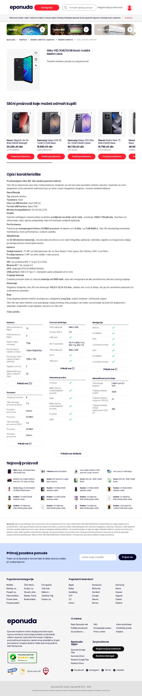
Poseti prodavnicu (20, 156)
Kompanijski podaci (102, 628)
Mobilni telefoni (65, 39)
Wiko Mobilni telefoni (87, 39)
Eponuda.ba (106, 690)
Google (95, 595)
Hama (118, 588)
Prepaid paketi (13, 603)
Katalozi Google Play (80, 660)
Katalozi (129, 18)
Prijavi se (127, 557)
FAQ (95, 624)
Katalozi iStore (77, 663)
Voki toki (46, 588)
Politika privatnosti (79, 628)
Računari (13, 18)
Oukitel (119, 599)
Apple (71, 585)
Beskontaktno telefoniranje (30, 599)
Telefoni (33, 18)
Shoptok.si (91, 690)
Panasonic (97, 585)
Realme (119, 603)
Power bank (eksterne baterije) (12, 599)
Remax (95, 603)
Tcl (70, 599)
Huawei (119, 592)
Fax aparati (47, 585)
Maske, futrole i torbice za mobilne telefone (30, 595)
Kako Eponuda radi (79, 624)
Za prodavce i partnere (77, 631)
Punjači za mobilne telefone (11, 592)
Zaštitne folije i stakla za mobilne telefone (48, 595)
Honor (71, 603)
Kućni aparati (86, 18)
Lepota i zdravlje (100, 18)
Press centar (99, 631)
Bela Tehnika (58, 18)
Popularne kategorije (20, 579)
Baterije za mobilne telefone (11, 588)
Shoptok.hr (98, 690)
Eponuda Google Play (78, 651)
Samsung (120, 585)
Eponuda (11, 39)
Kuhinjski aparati (71, 18)
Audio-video (23, 18)
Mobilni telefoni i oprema (42, 39)
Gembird (96, 592)
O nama (76, 618)
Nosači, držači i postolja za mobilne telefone (30, 592)
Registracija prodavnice (110, 7)
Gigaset (119, 595)
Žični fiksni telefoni (29, 585)
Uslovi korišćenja (123, 624)
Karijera (119, 631)
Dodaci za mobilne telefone (28, 588)
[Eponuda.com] (21, 7)
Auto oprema (114, 18)
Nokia (71, 588)
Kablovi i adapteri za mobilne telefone (47, 592)
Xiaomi (95, 599)
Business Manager (105, 656)
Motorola (96, 588)
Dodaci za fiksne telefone (46, 599)
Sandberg (73, 592)
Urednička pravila (123, 628)
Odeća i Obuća (45, 18)
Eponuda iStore (77, 656)
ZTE (70, 595)
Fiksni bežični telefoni (12, 595)
